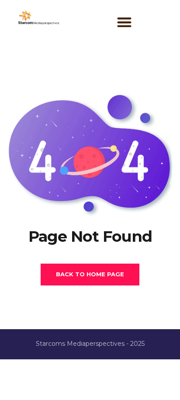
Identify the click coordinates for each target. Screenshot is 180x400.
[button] (124, 22)
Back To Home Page (90, 274)
